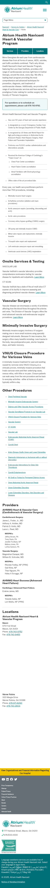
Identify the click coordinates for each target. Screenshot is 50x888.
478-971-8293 (15, 703)
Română (30, 870)
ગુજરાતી (42, 867)
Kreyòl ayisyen (7, 870)
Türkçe (13, 872)
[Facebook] (11, 779)
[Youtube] (3, 779)
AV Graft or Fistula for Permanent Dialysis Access (26, 477)
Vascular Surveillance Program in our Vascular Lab (26, 412)
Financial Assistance (7, 794)
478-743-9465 (13, 635)
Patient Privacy (6, 791)
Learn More (39, 277)
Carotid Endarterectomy (17, 472)
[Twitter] (15, 779)
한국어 (22, 870)
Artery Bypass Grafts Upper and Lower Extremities (27, 452)
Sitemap (3, 788)
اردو (19, 872)
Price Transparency (7, 785)
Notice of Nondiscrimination (13, 882)
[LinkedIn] (7, 779)
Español (4, 867)
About (3, 800)
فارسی (35, 867)
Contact (3, 808)
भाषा (16, 870)
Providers (25, 51)
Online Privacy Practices (8, 797)
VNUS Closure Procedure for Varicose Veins (24, 417)
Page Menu (8, 20)
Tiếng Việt (26, 872)
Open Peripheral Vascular (17, 397)
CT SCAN (12, 427)
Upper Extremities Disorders (18, 488)
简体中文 (27, 867)
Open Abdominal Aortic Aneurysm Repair (23, 483)
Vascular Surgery (14, 422)
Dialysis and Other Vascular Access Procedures (25, 407)
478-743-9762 (15, 632)
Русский (38, 870)
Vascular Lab (13, 432)
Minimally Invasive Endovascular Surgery (23, 402)
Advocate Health (6, 811)
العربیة (12, 867)
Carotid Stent (13, 445)
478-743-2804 (13, 706)
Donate (3, 803)
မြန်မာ (18, 867)
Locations (40, 51)
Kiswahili (5, 872)
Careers (3, 805)
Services (10, 51)
